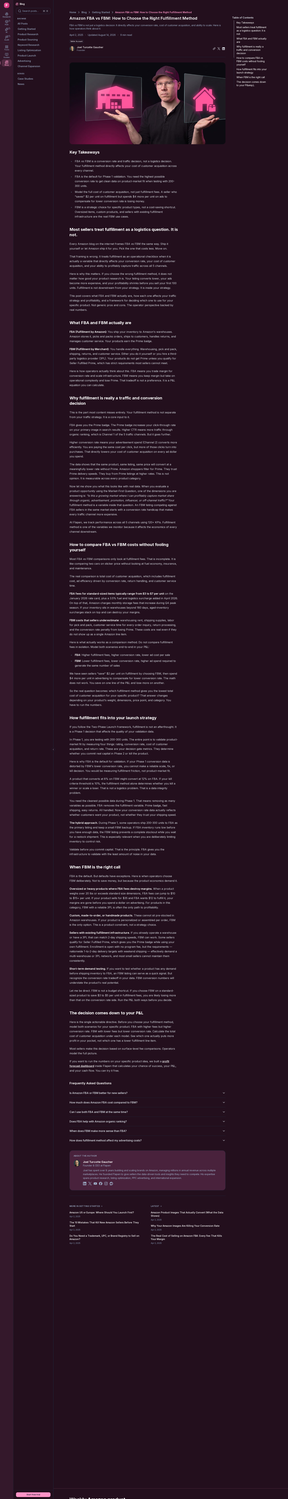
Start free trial (33, 1494)
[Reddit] (111, 1184)
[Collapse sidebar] (53, 749)
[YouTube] (95, 1184)
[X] (90, 1184)
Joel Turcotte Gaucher (98, 1162)
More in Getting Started (85, 1206)
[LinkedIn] (84, 1184)
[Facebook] (100, 1184)
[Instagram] (106, 1184)
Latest (155, 1206)
